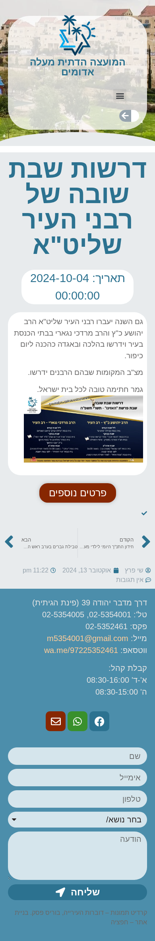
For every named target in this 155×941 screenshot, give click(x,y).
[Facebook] (99, 721)
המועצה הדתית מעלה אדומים (78, 66)
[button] (119, 95)
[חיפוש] (125, 116)
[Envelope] (56, 721)
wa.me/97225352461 (81, 650)
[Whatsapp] (77, 721)
